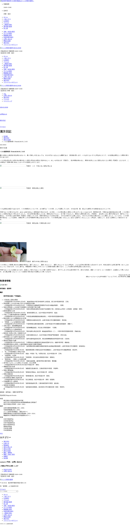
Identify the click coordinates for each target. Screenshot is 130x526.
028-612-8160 (17, 48)
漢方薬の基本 (8, 26)
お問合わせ (3, 114)
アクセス (6, 23)
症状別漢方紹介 (8, 37)
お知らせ (6, 443)
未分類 (6, 458)
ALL (1, 433)
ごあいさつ (7, 19)
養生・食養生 (8, 452)
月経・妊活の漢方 (9, 31)
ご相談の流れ (8, 24)
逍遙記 (6, 456)
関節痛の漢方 (8, 35)
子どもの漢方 (8, 33)
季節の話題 (7, 41)
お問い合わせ (8, 39)
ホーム (6, 17)
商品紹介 (6, 445)
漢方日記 (6, 42)
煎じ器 (6, 28)
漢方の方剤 (7, 449)
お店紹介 (6, 21)
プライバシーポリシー (11, 44)
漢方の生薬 (7, 450)
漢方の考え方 (8, 447)
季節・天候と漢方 (9, 454)
